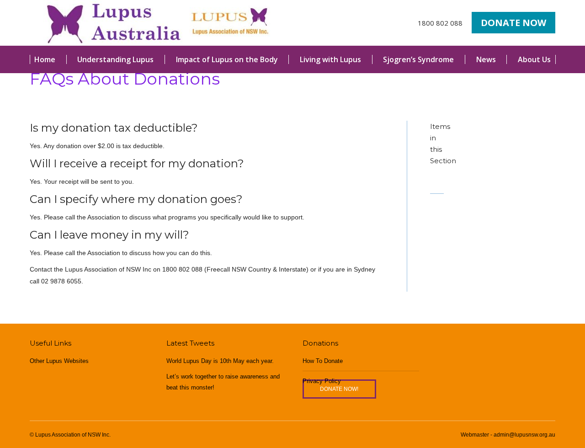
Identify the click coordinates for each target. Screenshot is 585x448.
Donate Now (513, 22)
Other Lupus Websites (59, 360)
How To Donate (323, 360)
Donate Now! (339, 389)
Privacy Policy (322, 381)
